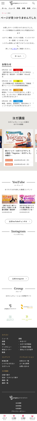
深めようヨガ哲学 (26, 349)
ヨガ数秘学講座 (25, 347)
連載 (23, 8)
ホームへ (18, 56)
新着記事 (5, 361)
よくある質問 (24, 363)
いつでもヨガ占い (8, 363)
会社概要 (18, 403)
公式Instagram (18, 278)
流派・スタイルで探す (10, 377)
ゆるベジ (23, 341)
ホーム (4, 8)
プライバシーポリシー (18, 411)
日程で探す (6, 375)
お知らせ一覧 (24, 361)
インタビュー (7, 347)
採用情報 (18, 406)
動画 (28, 8)
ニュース (12, 8)
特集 (18, 8)
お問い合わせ (24, 366)
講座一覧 (5, 380)
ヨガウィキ (6, 366)
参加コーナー (7, 349)
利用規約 (18, 408)
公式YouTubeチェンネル (18, 221)
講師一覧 (5, 383)
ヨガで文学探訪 (25, 344)
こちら (14, 48)
